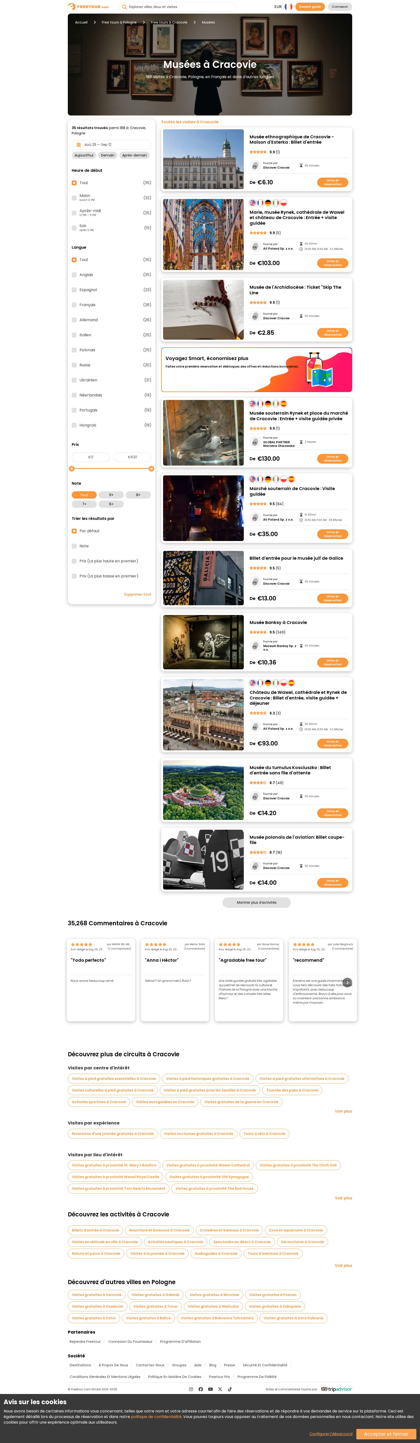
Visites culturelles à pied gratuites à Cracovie (113, 1090)
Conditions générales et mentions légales (105, 1376)
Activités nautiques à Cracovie (175, 1241)
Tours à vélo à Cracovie (264, 1133)
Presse (229, 1365)
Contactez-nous (150, 1365)
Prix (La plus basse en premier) (109, 576)
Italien (115, 335)
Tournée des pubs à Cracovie (292, 1090)
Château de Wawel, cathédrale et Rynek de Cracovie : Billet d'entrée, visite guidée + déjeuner (298, 698)
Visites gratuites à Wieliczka (213, 1306)
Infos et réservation (333, 182)
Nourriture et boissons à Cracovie (159, 1230)
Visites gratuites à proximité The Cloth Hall (298, 1165)
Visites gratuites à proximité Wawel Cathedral (208, 1165)
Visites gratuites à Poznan (273, 1294)
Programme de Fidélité (257, 1376)
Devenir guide (310, 7)
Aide (197, 1365)
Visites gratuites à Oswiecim (97, 1306)
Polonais (115, 350)
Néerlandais (115, 395)
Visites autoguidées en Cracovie (165, 1101)
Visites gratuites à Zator (94, 1318)
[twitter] (220, 1389)
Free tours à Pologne (119, 22)
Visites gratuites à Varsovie (97, 1294)
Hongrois (115, 425)
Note (84, 546)
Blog (212, 1365)
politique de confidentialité (156, 1416)
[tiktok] (230, 1389)
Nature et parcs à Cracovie (96, 1253)
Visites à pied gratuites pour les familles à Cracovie (210, 1090)
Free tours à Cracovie (169, 22)
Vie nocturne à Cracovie (302, 1241)
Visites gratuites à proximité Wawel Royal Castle (115, 1176)
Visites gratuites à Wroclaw (214, 1294)
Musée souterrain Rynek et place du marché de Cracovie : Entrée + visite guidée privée (299, 415)
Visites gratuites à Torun (155, 1306)
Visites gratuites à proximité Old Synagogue (209, 1176)
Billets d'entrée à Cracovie (95, 1230)
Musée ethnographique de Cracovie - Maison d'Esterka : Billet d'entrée (292, 139)
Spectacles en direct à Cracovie (242, 1241)
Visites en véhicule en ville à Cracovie (105, 1241)
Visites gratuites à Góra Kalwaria (293, 1318)
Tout (84, 494)
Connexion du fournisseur (130, 1341)
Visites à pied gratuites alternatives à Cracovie (302, 1078)
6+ (111, 504)
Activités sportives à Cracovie (99, 1101)
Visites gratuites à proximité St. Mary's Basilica (114, 1165)
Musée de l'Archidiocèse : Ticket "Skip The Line (295, 290)
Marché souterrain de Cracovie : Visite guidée (292, 491)
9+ (111, 494)
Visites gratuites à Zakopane (275, 1306)
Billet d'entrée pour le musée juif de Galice (296, 558)
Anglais (115, 274)
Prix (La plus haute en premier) (108, 561)
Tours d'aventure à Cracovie (273, 1253)
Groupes (179, 1365)
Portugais (115, 410)
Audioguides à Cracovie (216, 1253)
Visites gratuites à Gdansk (155, 1294)
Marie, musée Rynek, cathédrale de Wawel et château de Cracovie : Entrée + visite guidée (297, 218)
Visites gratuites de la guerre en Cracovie (241, 1101)
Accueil (81, 22)
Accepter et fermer (386, 1434)
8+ (138, 494)
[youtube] (210, 1389)
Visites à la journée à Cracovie (157, 1253)
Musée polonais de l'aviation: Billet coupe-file (297, 840)
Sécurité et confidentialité (265, 1365)
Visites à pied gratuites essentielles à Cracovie (114, 1078)
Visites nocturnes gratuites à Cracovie (198, 1133)
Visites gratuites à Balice (148, 1318)
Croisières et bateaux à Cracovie (229, 1230)
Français (115, 305)
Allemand (115, 320)
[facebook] (201, 1389)
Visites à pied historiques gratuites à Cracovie (207, 1078)
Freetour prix (219, 1376)
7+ (84, 504)
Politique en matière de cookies (174, 1376)
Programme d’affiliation (180, 1341)
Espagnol (115, 289)
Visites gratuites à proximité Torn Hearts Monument (118, 1188)
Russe (115, 365)
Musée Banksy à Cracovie (278, 622)
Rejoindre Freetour (85, 1341)
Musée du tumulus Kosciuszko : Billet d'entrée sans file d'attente (290, 770)
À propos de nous (113, 1365)
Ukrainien (115, 380)
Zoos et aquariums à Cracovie (296, 1230)
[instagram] (191, 1389)
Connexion (340, 7)
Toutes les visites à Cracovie (190, 122)
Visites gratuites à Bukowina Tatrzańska (217, 1318)
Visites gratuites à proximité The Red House (214, 1188)
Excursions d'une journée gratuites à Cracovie (113, 1133)
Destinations (80, 1365)
